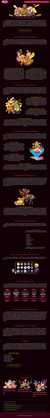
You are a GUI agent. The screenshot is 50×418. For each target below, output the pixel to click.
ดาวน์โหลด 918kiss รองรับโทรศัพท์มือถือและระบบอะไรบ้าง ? (13, 405)
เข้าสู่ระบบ (38, 24)
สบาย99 (6, 343)
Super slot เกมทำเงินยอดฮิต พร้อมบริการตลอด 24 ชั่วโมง (39, 394)
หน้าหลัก (26, 1)
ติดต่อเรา (44, 1)
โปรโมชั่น (33, 1)
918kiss (20, 22)
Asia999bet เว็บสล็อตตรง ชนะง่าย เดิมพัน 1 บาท (25, 390)
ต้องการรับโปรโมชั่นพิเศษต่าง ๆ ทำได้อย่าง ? (10, 409)
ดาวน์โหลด (29, 1)
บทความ (47, 1)
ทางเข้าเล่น (36, 1)
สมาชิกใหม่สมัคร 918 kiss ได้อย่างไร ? (10, 403)
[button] (25, 404)
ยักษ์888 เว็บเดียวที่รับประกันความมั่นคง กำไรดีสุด (9, 390)
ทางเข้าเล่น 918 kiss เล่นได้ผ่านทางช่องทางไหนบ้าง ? (12, 407)
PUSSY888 (40, 1)
